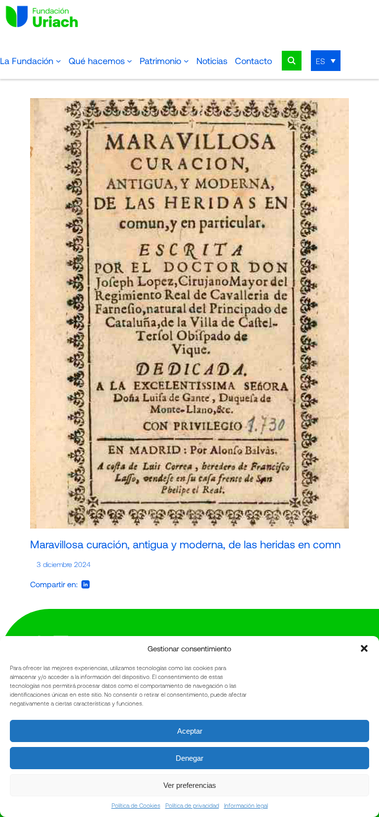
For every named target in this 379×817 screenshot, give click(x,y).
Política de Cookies (136, 805)
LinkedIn (85, 584)
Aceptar (189, 731)
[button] (364, 648)
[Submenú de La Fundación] (58, 61)
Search (292, 61)
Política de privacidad (192, 805)
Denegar (189, 758)
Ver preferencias (189, 785)
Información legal (246, 805)
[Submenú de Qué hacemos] (129, 61)
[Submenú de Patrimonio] (186, 61)
